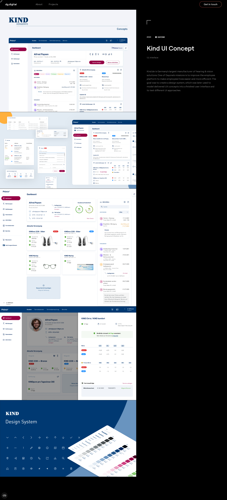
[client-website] (160, 37)
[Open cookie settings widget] (4, 495)
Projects (53, 4)
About (39, 4)
